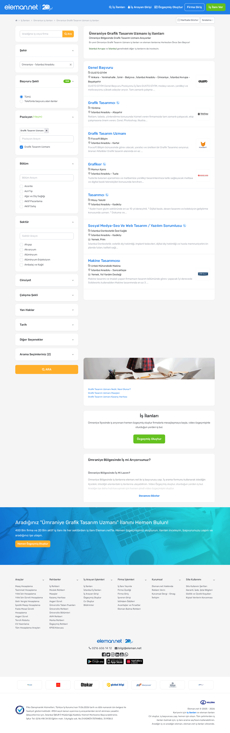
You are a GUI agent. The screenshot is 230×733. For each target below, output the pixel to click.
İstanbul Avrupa (97, 48)
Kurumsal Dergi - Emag (163, 594)
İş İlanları (118, 7)
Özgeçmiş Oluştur (170, 7)
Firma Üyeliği (124, 590)
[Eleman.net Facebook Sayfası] (104, 654)
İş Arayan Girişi (140, 7)
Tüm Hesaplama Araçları (27, 627)
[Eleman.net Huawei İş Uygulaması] (134, 661)
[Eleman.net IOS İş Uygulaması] (115, 661)
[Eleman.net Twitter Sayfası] (108, 654)
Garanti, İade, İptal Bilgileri (199, 590)
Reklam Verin (158, 590)
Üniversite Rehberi (58, 609)
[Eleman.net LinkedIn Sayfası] (117, 654)
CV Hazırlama (22, 624)
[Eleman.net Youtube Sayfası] (122, 654)
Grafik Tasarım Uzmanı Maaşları (104, 393)
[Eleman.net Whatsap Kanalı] (126, 654)
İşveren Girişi (124, 597)
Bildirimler (89, 605)
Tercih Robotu (22, 620)
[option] (29, 685)
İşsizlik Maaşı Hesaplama (27, 605)
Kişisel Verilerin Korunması (199, 597)
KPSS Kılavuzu (56, 627)
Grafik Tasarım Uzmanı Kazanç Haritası (107, 397)
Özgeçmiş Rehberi (58, 624)
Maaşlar (53, 594)
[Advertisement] (46, 406)
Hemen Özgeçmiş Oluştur (32, 543)
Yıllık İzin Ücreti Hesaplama (29, 597)
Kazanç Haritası (57, 597)
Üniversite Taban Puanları (62, 605)
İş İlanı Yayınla (125, 586)
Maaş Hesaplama (24, 586)
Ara (69, 33)
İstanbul (113, 48)
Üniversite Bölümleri (59, 612)
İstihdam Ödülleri (126, 601)
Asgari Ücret (21, 616)
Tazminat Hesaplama (26, 590)
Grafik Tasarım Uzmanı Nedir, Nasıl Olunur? (109, 389)
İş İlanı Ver (216, 7)
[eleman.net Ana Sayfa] (16, 20)
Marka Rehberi (56, 620)
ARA (48, 369)
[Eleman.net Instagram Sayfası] (113, 654)
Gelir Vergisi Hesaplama (27, 601)
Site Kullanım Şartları (196, 586)
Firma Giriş (194, 7)
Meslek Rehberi (57, 590)
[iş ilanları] (28, 7)
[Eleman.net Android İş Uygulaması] (95, 661)
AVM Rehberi (55, 616)
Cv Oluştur (89, 601)
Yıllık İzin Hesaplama (25, 594)
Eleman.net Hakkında (162, 586)
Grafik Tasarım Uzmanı (37, 146)
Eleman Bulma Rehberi (129, 609)
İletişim (155, 597)
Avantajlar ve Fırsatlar (129, 605)
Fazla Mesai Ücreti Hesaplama (24, 611)
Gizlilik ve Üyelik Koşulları (198, 594)
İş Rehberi (54, 586)
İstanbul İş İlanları (92, 590)
